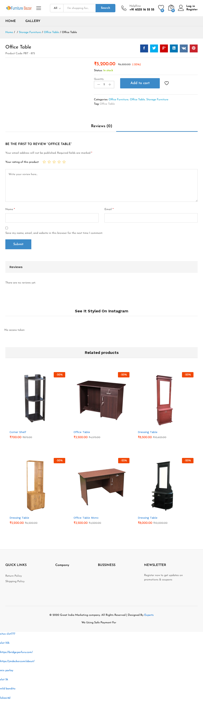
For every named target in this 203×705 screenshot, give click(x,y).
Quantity (99, 79)
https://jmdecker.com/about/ (17, 661)
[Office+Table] (154, 48)
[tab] (101, 128)
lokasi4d (5, 697)
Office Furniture (118, 99)
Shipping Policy (15, 581)
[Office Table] (144, 48)
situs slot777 (7, 633)
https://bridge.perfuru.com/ (16, 652)
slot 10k (5, 643)
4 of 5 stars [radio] (59, 161)
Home (10, 21)
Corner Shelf (18, 432)
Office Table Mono (86, 517)
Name (10, 209)
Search (105, 8)
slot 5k (4, 679)
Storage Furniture (157, 99)
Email (109, 209)
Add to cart (140, 83)
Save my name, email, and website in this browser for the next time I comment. (54, 233)
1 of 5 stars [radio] (44, 161)
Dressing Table (147, 432)
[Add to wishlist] (167, 83)
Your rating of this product (22, 162)
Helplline (135, 6)
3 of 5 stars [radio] (54, 161)
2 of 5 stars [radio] (49, 161)
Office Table (137, 99)
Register (192, 9)
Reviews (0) (101, 126)
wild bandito (7, 688)
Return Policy (13, 575)
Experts (149, 615)
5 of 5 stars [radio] (64, 161)
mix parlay (6, 670)
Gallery (32, 21)
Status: (98, 70)
